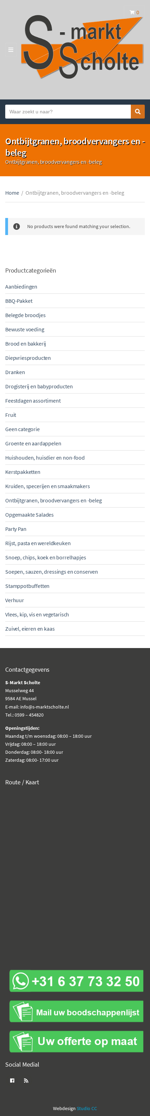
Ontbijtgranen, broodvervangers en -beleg (53, 500)
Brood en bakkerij (25, 343)
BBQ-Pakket (18, 300)
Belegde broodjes (25, 315)
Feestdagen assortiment (32, 400)
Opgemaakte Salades (29, 514)
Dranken (15, 372)
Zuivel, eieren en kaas (29, 628)
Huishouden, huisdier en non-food (45, 457)
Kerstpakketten (22, 471)
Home (12, 192)
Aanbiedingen (21, 286)
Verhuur (14, 600)
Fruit (10, 414)
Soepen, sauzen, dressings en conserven (51, 571)
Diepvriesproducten (28, 357)
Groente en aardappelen (33, 443)
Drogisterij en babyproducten (39, 386)
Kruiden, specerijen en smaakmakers (47, 486)
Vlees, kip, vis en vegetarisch (37, 614)
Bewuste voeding (24, 329)
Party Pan (16, 528)
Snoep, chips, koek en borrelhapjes (45, 557)
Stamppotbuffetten (27, 585)
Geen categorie (22, 429)
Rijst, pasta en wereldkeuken (38, 543)
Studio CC (87, 1108)
